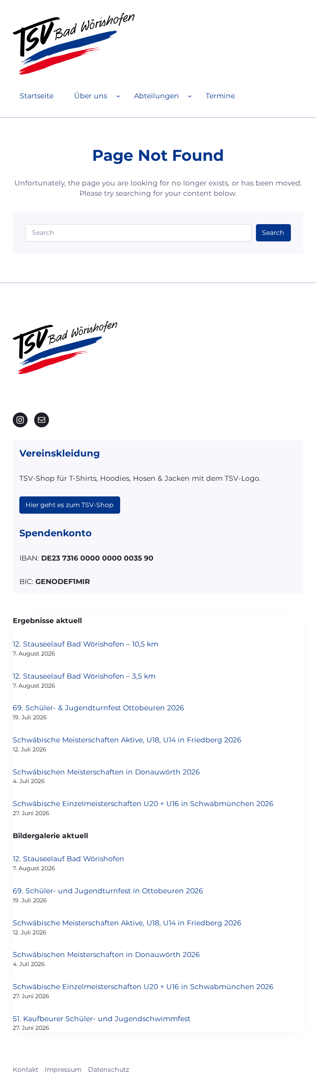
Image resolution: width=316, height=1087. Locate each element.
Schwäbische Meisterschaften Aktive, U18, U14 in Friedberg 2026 (127, 739)
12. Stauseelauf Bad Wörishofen (68, 858)
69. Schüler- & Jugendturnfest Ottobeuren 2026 (98, 707)
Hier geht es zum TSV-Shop (70, 505)
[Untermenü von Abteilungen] (190, 96)
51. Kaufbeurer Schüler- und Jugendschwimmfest (102, 1018)
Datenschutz (108, 1069)
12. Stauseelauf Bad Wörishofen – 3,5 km (84, 676)
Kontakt (25, 1069)
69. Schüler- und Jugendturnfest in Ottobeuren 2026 (108, 890)
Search (273, 232)
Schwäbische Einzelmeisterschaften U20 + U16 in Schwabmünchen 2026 (143, 803)
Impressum (63, 1069)
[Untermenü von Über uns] (118, 96)
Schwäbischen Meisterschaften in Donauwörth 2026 (106, 771)
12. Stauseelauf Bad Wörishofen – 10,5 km (85, 644)
